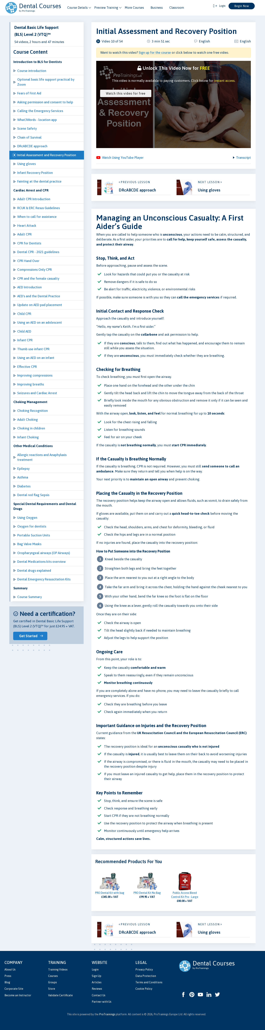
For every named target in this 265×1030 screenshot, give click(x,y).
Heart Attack (26, 226)
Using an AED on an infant (35, 358)
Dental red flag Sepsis (33, 495)
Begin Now (241, 6)
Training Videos (58, 969)
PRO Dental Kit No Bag (147, 892)
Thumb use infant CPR (33, 349)
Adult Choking (27, 419)
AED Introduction (29, 287)
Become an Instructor (17, 995)
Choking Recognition (32, 411)
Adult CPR (24, 234)
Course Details (77, 7)
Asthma (22, 477)
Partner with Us (101, 1001)
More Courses (134, 7)
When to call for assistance (37, 217)
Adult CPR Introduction (33, 199)
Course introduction (31, 71)
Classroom (176, 7)
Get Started (28, 636)
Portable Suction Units (33, 535)
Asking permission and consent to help (45, 102)
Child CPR (24, 314)
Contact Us (98, 995)
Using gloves (26, 164)
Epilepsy (23, 469)
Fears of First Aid (29, 93)
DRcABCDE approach (32, 146)
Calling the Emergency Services (40, 111)
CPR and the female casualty (38, 278)
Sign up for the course (155, 52)
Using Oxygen (27, 518)
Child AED (24, 331)
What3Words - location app (37, 120)
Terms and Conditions (148, 982)
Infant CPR (25, 340)
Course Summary (29, 597)
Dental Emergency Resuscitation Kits (43, 579)
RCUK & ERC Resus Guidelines (38, 208)
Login (95, 969)
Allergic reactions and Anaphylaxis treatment (42, 457)
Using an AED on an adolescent (39, 322)
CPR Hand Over (28, 261)
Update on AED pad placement (39, 305)
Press (7, 975)
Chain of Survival (29, 137)
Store (51, 988)
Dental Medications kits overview (41, 562)
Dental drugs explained (34, 570)
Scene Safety (27, 128)
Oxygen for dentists (31, 526)
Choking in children (31, 428)
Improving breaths (30, 384)
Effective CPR (27, 367)
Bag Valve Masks (29, 544)
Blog (7, 982)
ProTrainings (107, 1014)
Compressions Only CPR (34, 270)
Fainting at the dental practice (39, 181)
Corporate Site (13, 988)
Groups (52, 982)
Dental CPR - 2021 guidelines (38, 252)
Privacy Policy (144, 969)
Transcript (243, 157)
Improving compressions (34, 375)
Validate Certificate (60, 995)
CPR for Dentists (29, 243)
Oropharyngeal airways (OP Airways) (43, 553)
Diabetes (23, 486)
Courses (53, 975)
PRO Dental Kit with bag (109, 892)
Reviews (97, 988)
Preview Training (106, 7)
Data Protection (145, 975)
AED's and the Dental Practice (38, 296)
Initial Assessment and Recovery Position (46, 155)
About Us (10, 969)
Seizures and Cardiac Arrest (37, 393)
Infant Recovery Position (35, 173)
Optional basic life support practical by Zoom (45, 82)
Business (157, 7)
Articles (96, 982)
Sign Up (96, 975)
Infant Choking (28, 437)
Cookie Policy (143, 988)
